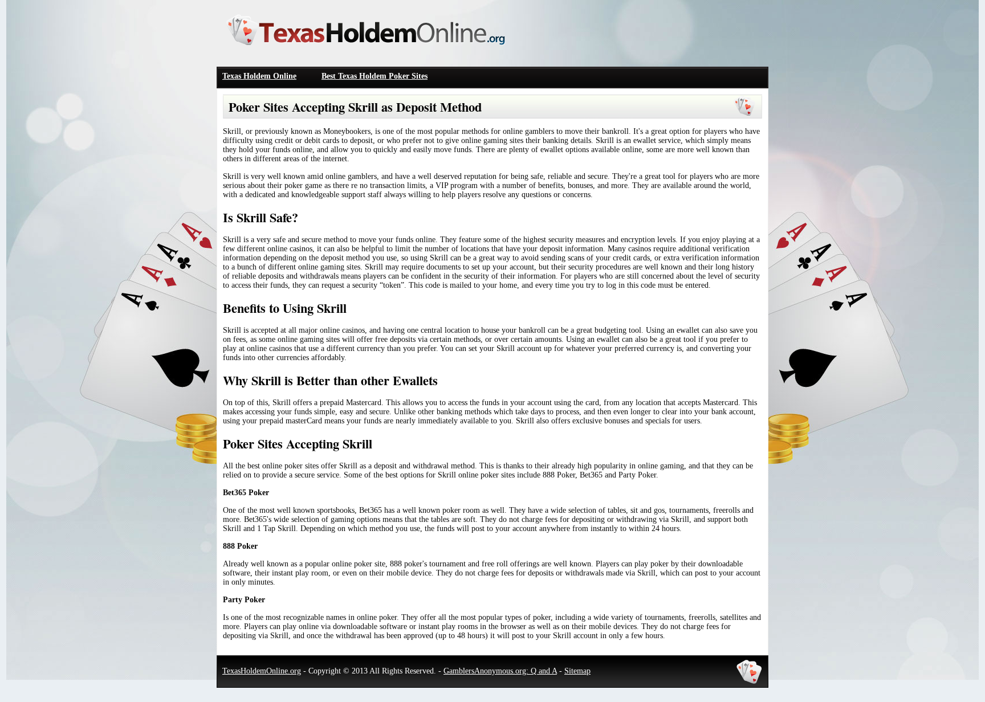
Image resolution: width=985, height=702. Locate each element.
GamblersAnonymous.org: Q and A (500, 671)
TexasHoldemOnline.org (261, 671)
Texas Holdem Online (259, 76)
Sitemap (577, 671)
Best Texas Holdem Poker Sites (374, 76)
